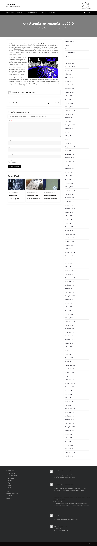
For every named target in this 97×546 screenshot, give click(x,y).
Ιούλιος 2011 (68, 390)
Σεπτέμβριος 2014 (70, 252)
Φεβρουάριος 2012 (70, 365)
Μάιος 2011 (68, 398)
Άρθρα (67, 45)
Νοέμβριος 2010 (69, 420)
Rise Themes (92, 544)
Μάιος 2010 (68, 441)
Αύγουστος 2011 (69, 387)
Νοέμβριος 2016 (69, 158)
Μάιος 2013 (68, 310)
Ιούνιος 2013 (68, 307)
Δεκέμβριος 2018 (69, 89)
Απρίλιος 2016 (69, 183)
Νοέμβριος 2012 (69, 332)
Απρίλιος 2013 (69, 314)
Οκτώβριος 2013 (69, 292)
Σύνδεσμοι (43, 12)
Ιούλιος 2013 (68, 303)
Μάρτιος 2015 (69, 230)
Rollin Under (61, 499)
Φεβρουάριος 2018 (70, 110)
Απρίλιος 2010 (69, 445)
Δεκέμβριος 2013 (69, 285)
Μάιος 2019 (68, 74)
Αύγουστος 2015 (69, 212)
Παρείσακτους (17, 49)
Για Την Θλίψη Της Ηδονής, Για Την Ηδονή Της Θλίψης (17, 69)
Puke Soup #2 (14, 199)
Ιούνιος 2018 (68, 96)
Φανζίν (36, 195)
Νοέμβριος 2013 (69, 289)
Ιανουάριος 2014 (69, 281)
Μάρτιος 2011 (68, 405)
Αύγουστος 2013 (69, 300)
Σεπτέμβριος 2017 (70, 125)
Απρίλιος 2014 (69, 270)
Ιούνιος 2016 (68, 176)
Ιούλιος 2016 (68, 172)
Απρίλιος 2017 (69, 139)
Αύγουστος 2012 (69, 343)
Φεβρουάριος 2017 (70, 147)
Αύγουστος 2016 (69, 169)
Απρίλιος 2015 (69, 227)
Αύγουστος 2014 (69, 256)
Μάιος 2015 (68, 223)
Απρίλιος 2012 (69, 358)
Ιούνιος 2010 (68, 438)
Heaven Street (63, 526)
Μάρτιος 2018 (69, 107)
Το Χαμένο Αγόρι (22, 73)
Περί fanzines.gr (12, 476)
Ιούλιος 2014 (68, 259)
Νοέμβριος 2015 (69, 201)
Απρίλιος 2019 (69, 78)
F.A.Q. (9, 488)
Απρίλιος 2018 (69, 103)
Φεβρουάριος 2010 (70, 452)
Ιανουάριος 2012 (69, 369)
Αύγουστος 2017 (69, 129)
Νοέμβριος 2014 (69, 245)
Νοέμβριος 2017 (69, 118)
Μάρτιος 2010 (69, 449)
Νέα (66, 49)
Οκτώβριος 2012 (69, 336)
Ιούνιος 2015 (68, 219)
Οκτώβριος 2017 (69, 121)
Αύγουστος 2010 (69, 430)
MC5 (14, 50)
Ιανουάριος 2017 (69, 150)
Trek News (64, 515)
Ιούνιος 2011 (68, 394)
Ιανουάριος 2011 (69, 412)
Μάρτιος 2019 (69, 81)
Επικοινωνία (52, 12)
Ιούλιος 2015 (68, 216)
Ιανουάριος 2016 (69, 194)
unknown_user (30, 92)
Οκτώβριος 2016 (69, 161)
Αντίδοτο (43, 44)
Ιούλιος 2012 (68, 347)
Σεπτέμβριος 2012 (70, 340)
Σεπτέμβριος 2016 (70, 165)
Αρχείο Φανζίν (19, 12)
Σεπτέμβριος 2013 (70, 296)
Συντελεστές (11, 478)
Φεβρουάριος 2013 (70, 321)
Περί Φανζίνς (11, 473)
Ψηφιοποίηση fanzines (14, 483)
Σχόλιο (10, 121)
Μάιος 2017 (68, 136)
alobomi (19, 68)
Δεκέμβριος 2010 (69, 416)
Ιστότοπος (10, 154)
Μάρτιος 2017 (69, 143)
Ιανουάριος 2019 (69, 85)
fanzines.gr (11, 4)
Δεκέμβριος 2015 (69, 198)
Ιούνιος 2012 (68, 350)
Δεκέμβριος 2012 (69, 329)
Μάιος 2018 (68, 99)
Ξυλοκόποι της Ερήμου (68, 471)
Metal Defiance (68, 484)
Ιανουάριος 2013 (69, 325)
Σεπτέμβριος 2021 (70, 67)
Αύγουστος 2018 (69, 92)
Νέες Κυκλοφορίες (13, 195)
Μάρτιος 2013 (69, 318)
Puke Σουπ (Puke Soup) (35, 199)
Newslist (79, 544)
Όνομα (10, 140)
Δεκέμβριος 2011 (69, 372)
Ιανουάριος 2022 (69, 63)
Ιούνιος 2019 (68, 70)
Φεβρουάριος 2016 (70, 190)
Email (9, 147)
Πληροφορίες (9, 12)
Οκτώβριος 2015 (69, 205)
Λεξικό (9, 485)
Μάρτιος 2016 (69, 187)
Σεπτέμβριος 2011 (70, 383)
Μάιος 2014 (68, 267)
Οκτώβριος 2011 (69, 380)
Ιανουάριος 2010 (69, 456)
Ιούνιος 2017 (68, 132)
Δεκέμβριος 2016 (69, 154)
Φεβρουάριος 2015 (70, 234)
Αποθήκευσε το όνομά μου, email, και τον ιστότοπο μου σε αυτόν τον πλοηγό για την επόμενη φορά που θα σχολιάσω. (34, 161)
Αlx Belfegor (57, 484)
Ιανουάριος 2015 (69, 238)
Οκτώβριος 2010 (69, 423)
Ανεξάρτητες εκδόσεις (31, 12)
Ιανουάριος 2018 (69, 114)
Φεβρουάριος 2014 (70, 278)
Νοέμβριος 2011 (69, 376)
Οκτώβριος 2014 (69, 249)
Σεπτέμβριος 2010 (70, 427)
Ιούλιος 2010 (68, 434)
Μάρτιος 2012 (69, 361)
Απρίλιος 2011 (69, 401)
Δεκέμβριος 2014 (69, 241)
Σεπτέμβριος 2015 (70, 209)
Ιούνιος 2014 (68, 263)
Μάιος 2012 (68, 354)
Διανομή (10, 480)
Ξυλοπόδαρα (12, 59)
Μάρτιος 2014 (69, 274)
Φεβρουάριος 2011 (70, 409)
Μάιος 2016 (68, 179)
